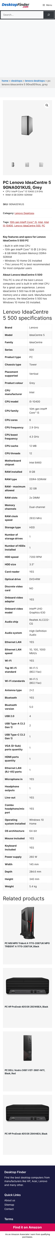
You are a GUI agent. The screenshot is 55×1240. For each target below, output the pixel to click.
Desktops (16, 80)
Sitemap (9, 1204)
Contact (9, 1209)
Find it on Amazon (27, 1227)
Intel (40, 222)
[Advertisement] (27, 48)
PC (43, 225)
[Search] (48, 15)
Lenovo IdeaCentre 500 (27, 225)
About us (9, 1200)
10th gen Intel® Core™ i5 (23, 222)
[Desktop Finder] (15, 5)
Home (5, 80)
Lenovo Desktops (35, 80)
